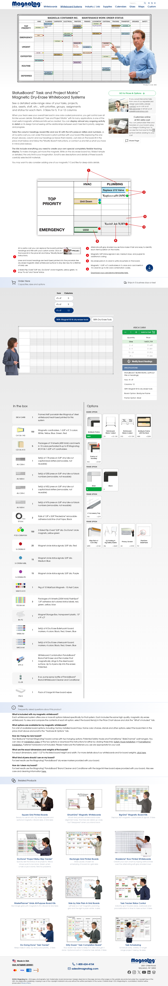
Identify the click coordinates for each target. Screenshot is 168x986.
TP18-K (20, 521)
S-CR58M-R (20, 549)
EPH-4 (20, 665)
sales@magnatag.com (138, 111)
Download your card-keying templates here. (109, 273)
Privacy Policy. (26, 983)
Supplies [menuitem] (107, 6)
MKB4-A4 (20, 634)
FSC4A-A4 (20, 605)
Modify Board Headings (142, 361)
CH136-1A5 (20, 435)
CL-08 (20, 682)
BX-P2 (20, 620)
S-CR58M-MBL (20, 563)
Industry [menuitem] (92, 6)
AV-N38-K (20, 507)
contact (132, 106)
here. (44, 771)
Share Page (134, 141)
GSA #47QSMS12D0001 (22, 965)
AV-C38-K (20, 493)
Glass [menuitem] (132, 6)
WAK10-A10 (20, 591)
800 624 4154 (134, 109)
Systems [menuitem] (71, 6)
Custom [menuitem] (152, 6)
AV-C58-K (20, 464)
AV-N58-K (20, 479)
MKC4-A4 (20, 647)
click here (141, 752)
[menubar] (100, 6)
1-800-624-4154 (85, 964)
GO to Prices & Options (130, 93)
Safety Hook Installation (125, 742)
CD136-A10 (20, 450)
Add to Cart (146, 332)
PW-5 (20, 696)
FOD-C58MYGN (20, 535)
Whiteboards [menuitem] (50, 6)
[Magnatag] (143, 960)
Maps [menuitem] (141, 6)
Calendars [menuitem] (120, 6)
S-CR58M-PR (20, 577)
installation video (32, 742)
